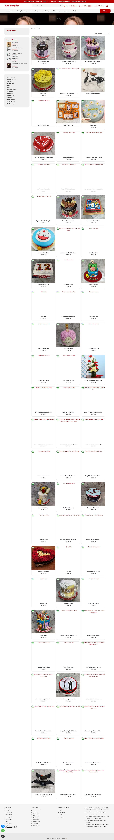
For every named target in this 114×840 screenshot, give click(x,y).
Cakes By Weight (46, 11)
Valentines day (11, 101)
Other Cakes (56, 11)
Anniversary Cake (11, 77)
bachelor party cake (12, 79)
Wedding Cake (10, 103)
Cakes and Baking (11, 89)
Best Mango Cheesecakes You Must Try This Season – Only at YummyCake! (97, 817)
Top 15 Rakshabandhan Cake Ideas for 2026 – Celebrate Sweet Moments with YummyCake (97, 808)
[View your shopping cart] (107, 6)
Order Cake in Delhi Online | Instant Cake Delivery (96, 821)
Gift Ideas (9, 97)
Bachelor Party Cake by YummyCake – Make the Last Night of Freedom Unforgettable (97, 825)
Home (33, 28)
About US (8, 810)
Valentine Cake (10, 11)
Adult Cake (9, 819)
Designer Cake (66, 11)
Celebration (10, 93)
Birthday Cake (10, 83)
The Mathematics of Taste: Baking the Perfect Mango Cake (96, 813)
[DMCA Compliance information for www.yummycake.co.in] (11, 826)
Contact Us (9, 812)
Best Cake (9, 81)
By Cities (75, 11)
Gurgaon (62, 817)
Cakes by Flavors (34, 11)
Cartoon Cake (10, 91)
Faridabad (62, 812)
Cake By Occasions (22, 11)
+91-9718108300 (52, 1)
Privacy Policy (9, 817)
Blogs (8, 85)
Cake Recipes (36, 815)
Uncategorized (11, 99)
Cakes (8, 87)
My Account (9, 814)
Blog (7, 821)
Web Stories (9, 823)
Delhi (61, 810)
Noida (61, 814)
